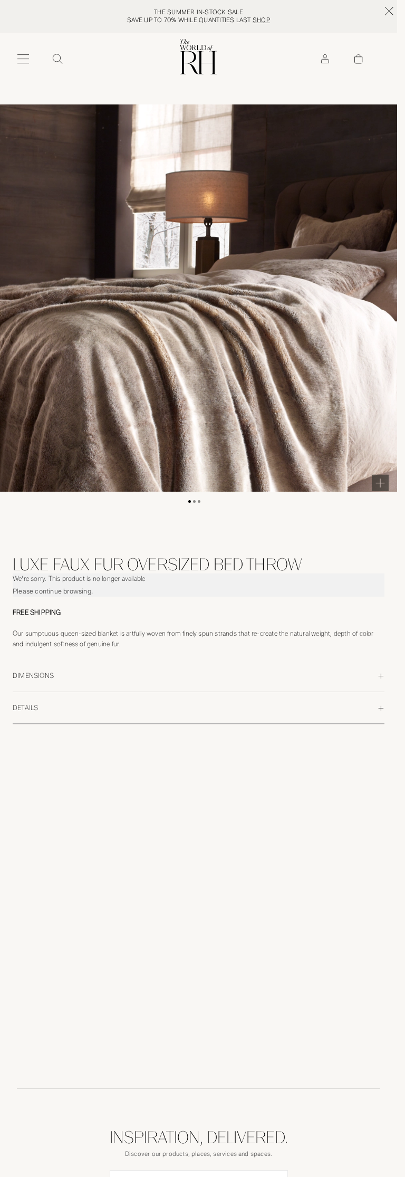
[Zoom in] (380, 482)
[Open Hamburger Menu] (23, 59)
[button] (189, 501)
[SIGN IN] (325, 59)
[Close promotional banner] (389, 11)
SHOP (261, 20)
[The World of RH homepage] (198, 56)
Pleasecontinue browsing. (53, 591)
